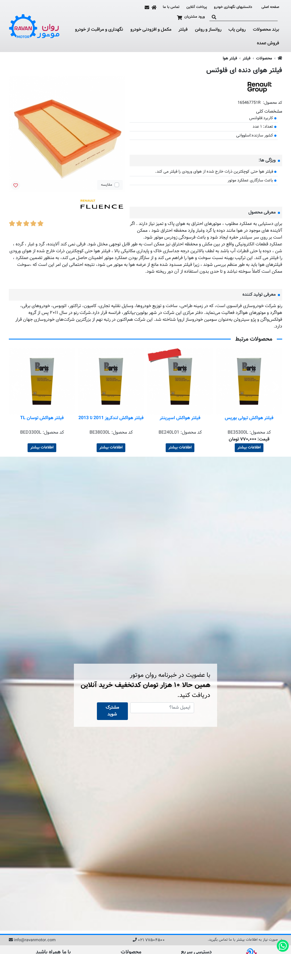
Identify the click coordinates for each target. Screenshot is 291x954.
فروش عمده (268, 43)
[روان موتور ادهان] (34, 26)
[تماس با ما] (147, 7)
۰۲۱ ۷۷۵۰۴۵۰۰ (151, 940)
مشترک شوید (112, 711)
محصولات (264, 58)
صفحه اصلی (270, 7)
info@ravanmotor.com (35, 940)
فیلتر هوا (230, 58)
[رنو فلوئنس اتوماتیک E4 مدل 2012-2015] (102, 206)
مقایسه (106, 185)
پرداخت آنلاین (196, 7)
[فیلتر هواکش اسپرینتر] (249, 381)
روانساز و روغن (208, 29)
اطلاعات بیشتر (249, 447)
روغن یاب (237, 29)
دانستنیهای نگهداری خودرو (233, 7)
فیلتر (183, 29)
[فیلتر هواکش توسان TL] (111, 381)
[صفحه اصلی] (154, 7)
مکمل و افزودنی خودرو (150, 29)
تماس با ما (171, 7)
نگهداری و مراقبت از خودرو (99, 29)
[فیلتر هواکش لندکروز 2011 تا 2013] (180, 381)
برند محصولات (266, 29)
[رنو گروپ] (259, 87)
